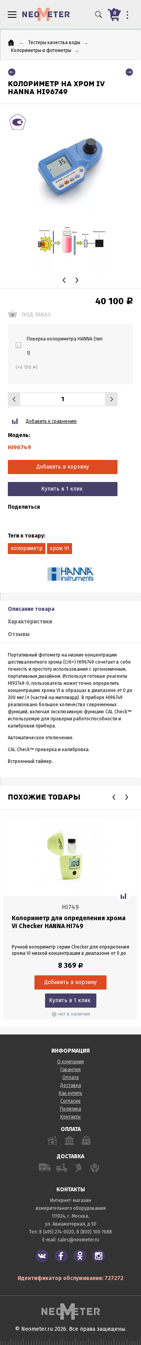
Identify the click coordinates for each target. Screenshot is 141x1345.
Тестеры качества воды (54, 42)
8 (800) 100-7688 (94, 1232)
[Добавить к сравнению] (123, 896)
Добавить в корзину (62, 466)
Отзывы (19, 634)
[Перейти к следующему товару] (129, 72)
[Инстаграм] (98, 1256)
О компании (70, 1061)
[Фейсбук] (61, 1256)
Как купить (70, 1093)
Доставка (70, 1085)
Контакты (70, 1117)
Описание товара (31, 609)
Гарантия (70, 1069)
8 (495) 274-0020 (56, 1232)
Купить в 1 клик (62, 489)
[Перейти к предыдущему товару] (12, 72)
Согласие (70, 1101)
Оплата (70, 1077)
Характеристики (30, 621)
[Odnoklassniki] (80, 1256)
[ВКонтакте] (42, 1256)
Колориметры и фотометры (41, 50)
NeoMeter (46, 14)
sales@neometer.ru (78, 1240)
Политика (70, 1109)
